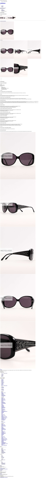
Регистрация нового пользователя (4, 477)
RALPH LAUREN (3, 425)
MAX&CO (3, 406)
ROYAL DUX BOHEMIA (4, 416)
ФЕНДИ (2, 400)
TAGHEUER (3, 432)
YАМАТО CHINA (3, 415)
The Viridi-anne (3, 414)
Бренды (2, 380)
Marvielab (3, 441)
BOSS (2, 430)
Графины (2, 393)
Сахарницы (3, 394)
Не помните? (1, 468)
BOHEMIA (3, 412)
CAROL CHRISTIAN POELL (5, 443)
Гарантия (2, 383)
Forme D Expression (4, 419)
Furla (2, 408)
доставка (2, 374)
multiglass (2, 3)
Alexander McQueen (4, 403)
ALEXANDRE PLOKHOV (4, 417)
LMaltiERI (3, 440)
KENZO (2, 404)
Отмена (1, 378)
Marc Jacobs (3, 457)
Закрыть (1, 369)
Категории (3, 387)
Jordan (2, 444)
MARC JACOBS (3, 399)
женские (2, 5)
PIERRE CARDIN (3, 407)
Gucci (2, 462)
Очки (2, 391)
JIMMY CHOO (3, 402)
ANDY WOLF (3, 409)
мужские (2, 6)
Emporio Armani (3, 398)
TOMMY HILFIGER (4, 429)
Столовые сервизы (4, 395)
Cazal (2, 456)
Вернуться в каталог (2, 8)
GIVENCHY (2, 12)
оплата (2, 375)
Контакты (3, 384)
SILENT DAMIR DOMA (4, 445)
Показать (3, 378)
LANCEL (3, 427)
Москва (4, 373)
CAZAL (2, 410)
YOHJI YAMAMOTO (4, 442)
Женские (2, 379)
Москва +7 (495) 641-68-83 (4, 385)
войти (2, 381)
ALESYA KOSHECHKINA (4, 411)
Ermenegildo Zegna (3, 433)
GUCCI (2, 423)
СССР (2, 413)
